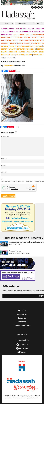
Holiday (13, 45)
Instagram (23, 350)
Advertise (22, 324)
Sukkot (28, 57)
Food (21, 42)
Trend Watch (23, 45)
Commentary (27, 48)
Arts (15, 36)
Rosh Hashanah (8, 57)
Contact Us (22, 316)
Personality (29, 33)
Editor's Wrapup (8, 51)
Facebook (23, 347)
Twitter (23, 354)
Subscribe (22, 26)
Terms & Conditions (22, 327)
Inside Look (30, 51)
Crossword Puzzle (9, 42)
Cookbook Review (33, 42)
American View (7, 30)
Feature (19, 30)
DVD (27, 36)
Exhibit (34, 36)
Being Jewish (15, 48)
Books (34, 39)
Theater (26, 39)
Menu (7, 26)
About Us (22, 313)
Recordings (6, 39)
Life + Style (29, 30)
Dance (21, 36)
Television (17, 39)
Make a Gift (22, 336)
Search (36, 26)
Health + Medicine (9, 54)
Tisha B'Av (37, 57)
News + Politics (16, 33)
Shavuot (20, 57)
